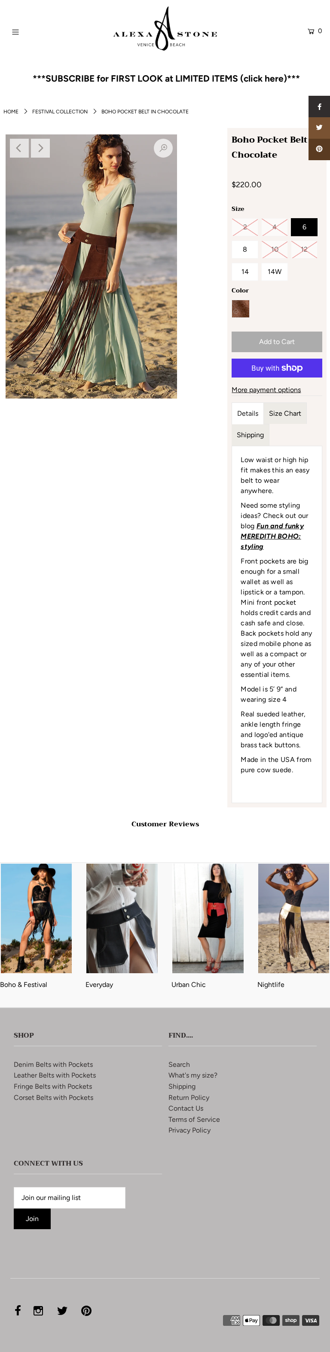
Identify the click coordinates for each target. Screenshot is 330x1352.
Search (179, 1064)
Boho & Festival (23, 985)
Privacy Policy (189, 1130)
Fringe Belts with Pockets (53, 1086)
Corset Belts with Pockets (53, 1097)
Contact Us (185, 1108)
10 (274, 249)
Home (10, 112)
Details (247, 413)
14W (274, 272)
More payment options (266, 390)
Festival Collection (60, 112)
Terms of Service (194, 1119)
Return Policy (188, 1097)
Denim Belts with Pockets (53, 1064)
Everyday (99, 985)
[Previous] (19, 148)
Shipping (250, 435)
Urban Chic (188, 985)
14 (245, 272)
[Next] (40, 148)
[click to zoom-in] (163, 148)
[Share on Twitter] (319, 128)
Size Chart (285, 413)
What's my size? (192, 1075)
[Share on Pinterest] (319, 149)
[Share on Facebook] (319, 106)
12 (304, 249)
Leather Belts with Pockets (55, 1075)
